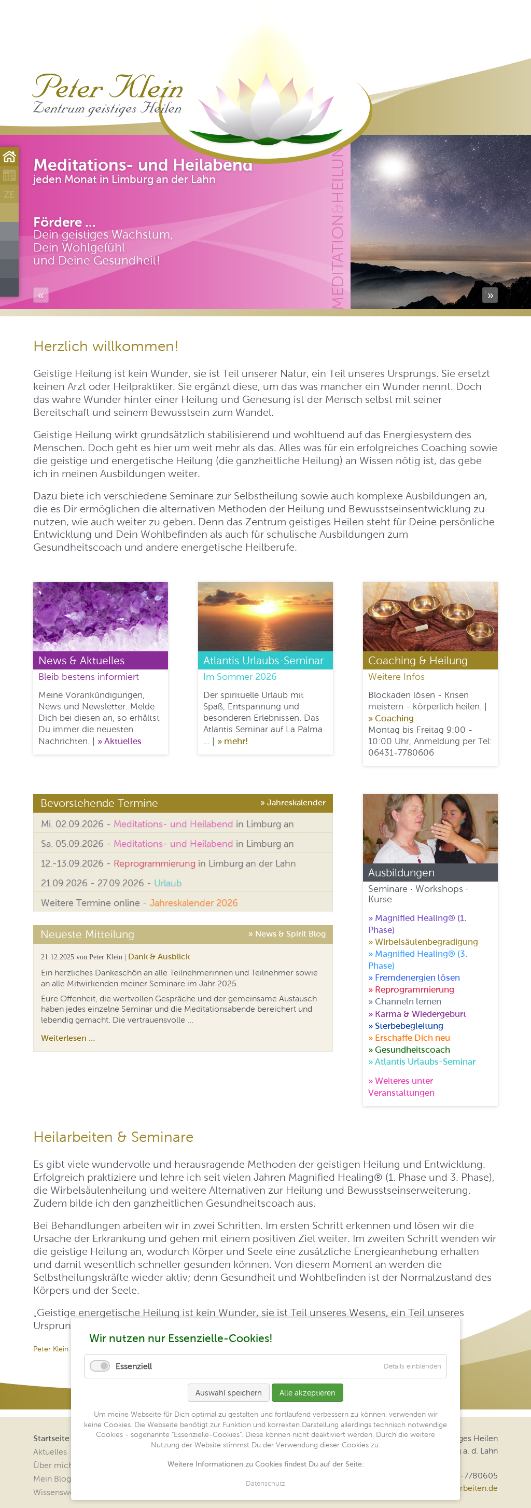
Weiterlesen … (68, 1038)
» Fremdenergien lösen (414, 977)
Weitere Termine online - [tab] (139, 902)
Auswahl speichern (228, 1392)
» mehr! (232, 741)
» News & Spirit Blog (287, 932)
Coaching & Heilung (418, 660)
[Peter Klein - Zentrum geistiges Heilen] (107, 95)
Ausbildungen (401, 872)
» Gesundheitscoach (409, 1049)
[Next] (490, 295)
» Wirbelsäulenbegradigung (423, 942)
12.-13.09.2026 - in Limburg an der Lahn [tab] (168, 863)
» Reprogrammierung (411, 989)
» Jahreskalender (293, 801)
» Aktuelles (119, 741)
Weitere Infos (396, 677)
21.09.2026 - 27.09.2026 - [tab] (111, 882)
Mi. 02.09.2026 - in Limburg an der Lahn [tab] (167, 825)
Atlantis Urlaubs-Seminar (263, 660)
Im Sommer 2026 (240, 677)
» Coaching (391, 718)
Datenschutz (265, 1483)
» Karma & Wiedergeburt (417, 1014)
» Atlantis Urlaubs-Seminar (422, 1061)
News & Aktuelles (81, 660)
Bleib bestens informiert (88, 677)
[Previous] (41, 295)
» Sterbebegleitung (405, 1026)
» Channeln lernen (404, 1001)
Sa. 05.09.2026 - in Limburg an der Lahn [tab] (167, 845)
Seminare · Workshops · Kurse (418, 894)
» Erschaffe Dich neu (409, 1037)
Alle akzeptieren (308, 1392)
